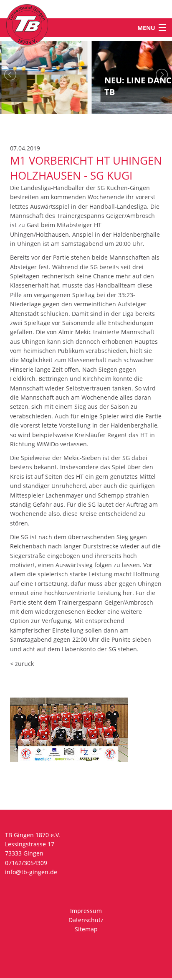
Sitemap (86, 929)
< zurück (22, 664)
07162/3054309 (26, 863)
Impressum (86, 911)
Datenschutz (86, 920)
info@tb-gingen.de (31, 872)
